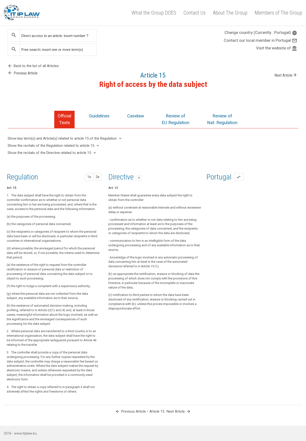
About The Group (230, 13)
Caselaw (135, 116)
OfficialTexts (64, 119)
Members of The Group (278, 13)
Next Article (285, 75)
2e (97, 177)
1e (89, 177)
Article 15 (156, 411)
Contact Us (194, 13)
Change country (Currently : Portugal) (260, 32)
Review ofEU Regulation (175, 119)
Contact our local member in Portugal (260, 40)
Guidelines (99, 116)
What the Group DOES (153, 13)
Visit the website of (276, 48)
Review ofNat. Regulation (222, 119)
